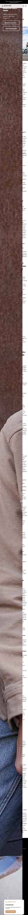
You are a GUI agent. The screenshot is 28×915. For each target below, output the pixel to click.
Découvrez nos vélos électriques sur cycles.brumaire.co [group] (14, 2)
